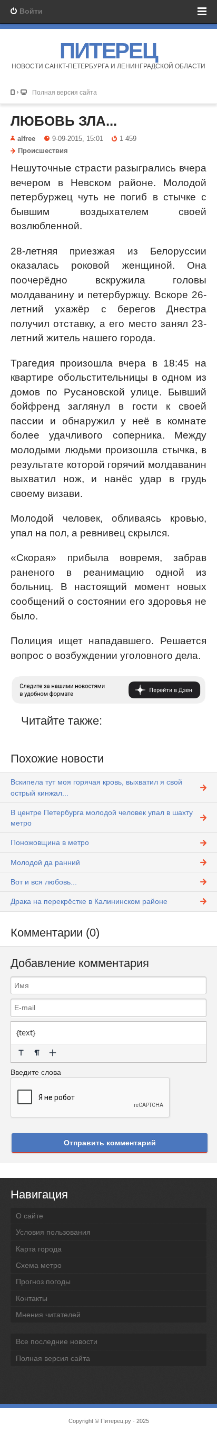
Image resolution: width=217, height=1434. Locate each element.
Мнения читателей (48, 1314)
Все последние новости (56, 1341)
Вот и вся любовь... (44, 882)
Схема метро (39, 1265)
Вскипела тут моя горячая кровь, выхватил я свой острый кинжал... (96, 787)
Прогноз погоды (43, 1281)
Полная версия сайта (64, 92)
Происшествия (43, 151)
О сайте (29, 1216)
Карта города (39, 1249)
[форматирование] (21, 1052)
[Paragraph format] (37, 1052)
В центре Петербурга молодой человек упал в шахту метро (102, 817)
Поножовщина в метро (50, 842)
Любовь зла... (64, 121)
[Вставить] (53, 1052)
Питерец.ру (116, 1421)
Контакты (31, 1298)
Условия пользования (53, 1232)
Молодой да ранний (45, 862)
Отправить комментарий (110, 1142)
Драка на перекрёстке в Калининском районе (89, 901)
